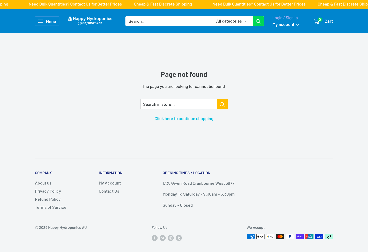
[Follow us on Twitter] (163, 237)
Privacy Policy (48, 190)
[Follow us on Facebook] (155, 237)
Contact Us (109, 190)
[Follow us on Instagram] (171, 237)
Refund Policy (48, 199)
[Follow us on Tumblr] (179, 237)
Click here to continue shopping (184, 118)
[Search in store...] (222, 104)
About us (43, 182)
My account (283, 24)
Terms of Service (50, 207)
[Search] (258, 21)
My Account (110, 182)
